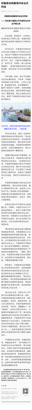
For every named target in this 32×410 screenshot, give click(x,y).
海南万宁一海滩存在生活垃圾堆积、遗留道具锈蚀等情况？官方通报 (10, 397)
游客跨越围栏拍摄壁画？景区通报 (9, 388)
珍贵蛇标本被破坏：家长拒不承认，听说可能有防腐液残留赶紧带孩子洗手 (10, 392)
